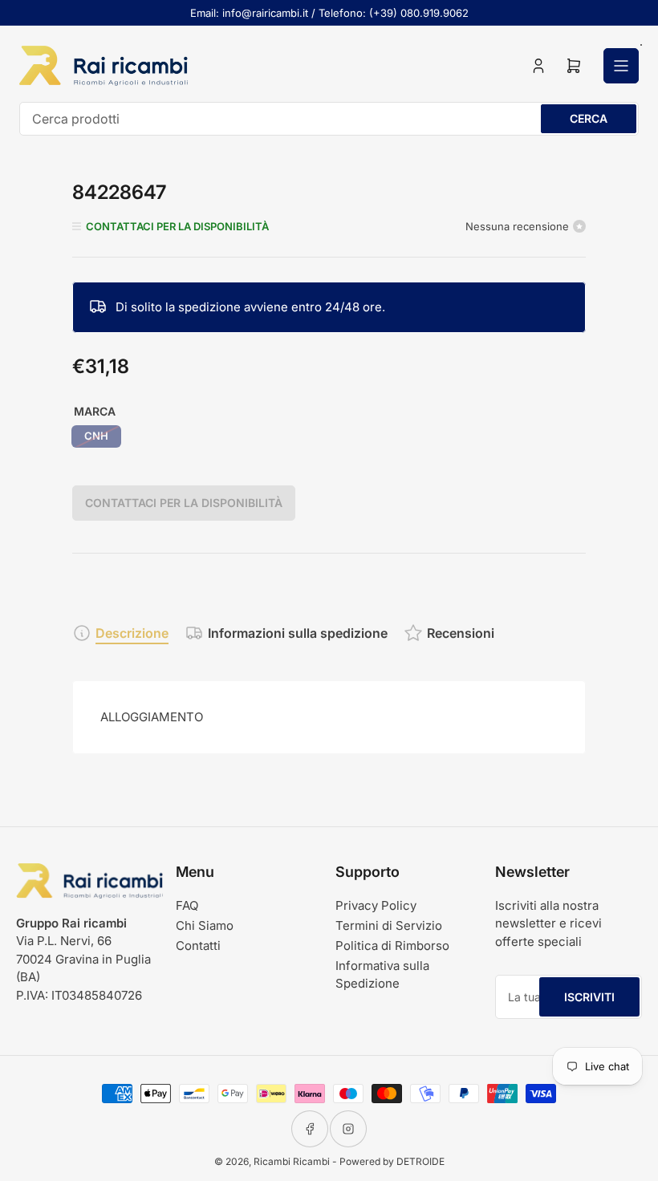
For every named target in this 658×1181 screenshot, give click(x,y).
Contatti (198, 945)
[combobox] (329, 119)
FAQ (187, 905)
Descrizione (132, 633)
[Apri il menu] (621, 65)
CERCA (588, 118)
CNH (96, 435)
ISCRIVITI (589, 997)
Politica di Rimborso (392, 945)
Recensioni (460, 633)
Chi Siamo (205, 925)
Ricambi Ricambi (292, 1161)
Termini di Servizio (388, 925)
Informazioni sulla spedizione (298, 633)
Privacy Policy (375, 905)
